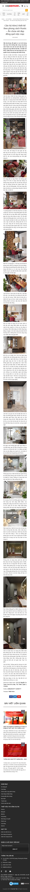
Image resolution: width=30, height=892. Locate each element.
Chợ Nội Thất (14, 889)
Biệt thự (3, 814)
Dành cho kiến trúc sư (6, 832)
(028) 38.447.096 (7, 864)
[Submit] (26, 10)
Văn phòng (3, 816)
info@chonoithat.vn (7, 867)
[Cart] (27, 6)
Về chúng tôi (4, 786)
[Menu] (3, 6)
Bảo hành (3, 798)
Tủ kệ (27, 14)
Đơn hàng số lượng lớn (6, 834)
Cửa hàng (3, 789)
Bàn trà (4, 14)
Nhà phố (3, 811)
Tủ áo (15, 14)
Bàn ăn (19, 14)
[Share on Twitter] (15, 696)
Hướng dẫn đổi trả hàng (6, 796)
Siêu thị (3, 825)
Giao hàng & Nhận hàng (6, 793)
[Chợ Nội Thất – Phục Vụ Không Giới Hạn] (12, 6)
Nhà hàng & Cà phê (5, 818)
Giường (9, 14)
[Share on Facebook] (11, 696)
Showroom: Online (7, 862)
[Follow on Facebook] (1, 871)
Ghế (23, 14)
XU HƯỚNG (9, 19)
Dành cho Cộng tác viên (6, 836)
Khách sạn (3, 821)
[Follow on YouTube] (10, 871)
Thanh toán (3, 801)
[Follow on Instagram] (6, 871)
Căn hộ (2, 809)
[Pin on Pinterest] (19, 696)
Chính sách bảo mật (5, 803)
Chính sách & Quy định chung (8, 791)
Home (3, 19)
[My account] (24, 6)
